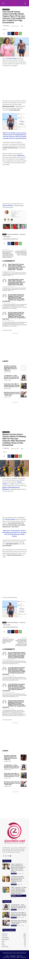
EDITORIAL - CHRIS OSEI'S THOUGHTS (16, 896)
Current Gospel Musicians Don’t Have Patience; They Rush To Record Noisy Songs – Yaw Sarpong (21, 252)
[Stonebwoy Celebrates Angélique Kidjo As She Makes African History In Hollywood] (24, 368)
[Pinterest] (16, 33)
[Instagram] (6, 856)
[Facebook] (9, 33)
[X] (12, 33)
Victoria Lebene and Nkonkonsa (10, 238)
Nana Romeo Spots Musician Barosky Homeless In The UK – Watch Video (12, 394)
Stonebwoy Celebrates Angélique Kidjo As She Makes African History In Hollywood (10, 368)
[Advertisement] (14, 84)
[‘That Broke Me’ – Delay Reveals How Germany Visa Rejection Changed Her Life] (24, 378)
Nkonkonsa (20, 155)
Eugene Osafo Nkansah (12, 234)
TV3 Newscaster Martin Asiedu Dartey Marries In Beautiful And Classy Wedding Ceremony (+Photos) (17, 879)
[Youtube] (10, 856)
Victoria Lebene (12, 58)
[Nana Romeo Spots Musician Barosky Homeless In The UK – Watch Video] (24, 394)
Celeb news (6, 9)
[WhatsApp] (20, 33)
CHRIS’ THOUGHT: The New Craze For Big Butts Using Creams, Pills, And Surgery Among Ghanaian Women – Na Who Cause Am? (18, 890)
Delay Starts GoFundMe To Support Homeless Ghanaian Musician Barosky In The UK (12, 385)
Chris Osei (6, 25)
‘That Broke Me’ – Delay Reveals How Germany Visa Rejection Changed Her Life (11, 377)
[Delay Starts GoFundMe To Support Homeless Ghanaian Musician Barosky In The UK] (24, 386)
